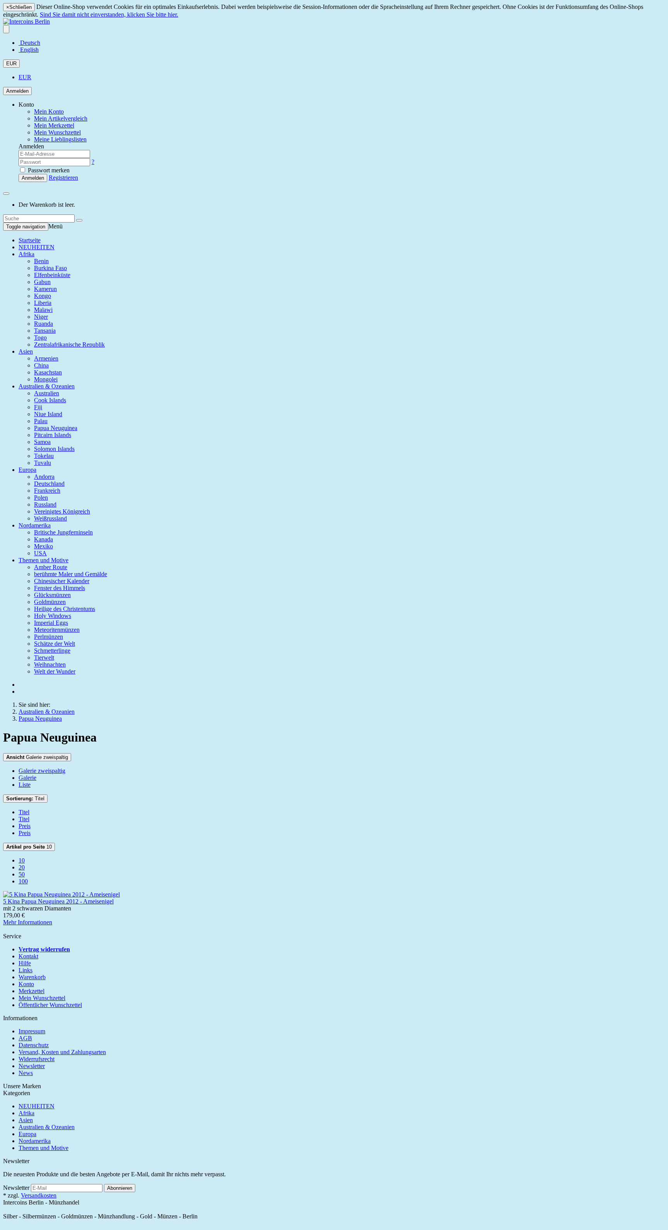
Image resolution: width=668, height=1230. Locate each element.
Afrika (26, 254)
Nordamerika (35, 525)
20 (22, 867)
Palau (41, 421)
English (29, 49)
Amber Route (50, 567)
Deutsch (29, 42)
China (41, 365)
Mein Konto (49, 111)
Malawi (43, 309)
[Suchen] (79, 220)
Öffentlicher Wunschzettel (50, 1005)
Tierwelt (44, 657)
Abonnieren (119, 1188)
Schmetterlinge (52, 650)
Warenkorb (32, 977)
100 (23, 881)
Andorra (44, 476)
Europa (27, 469)
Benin (41, 261)
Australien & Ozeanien (47, 386)
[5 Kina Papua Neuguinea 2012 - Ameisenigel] (61, 894)
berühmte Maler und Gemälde (70, 574)
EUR (11, 63)
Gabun (42, 282)
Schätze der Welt (54, 643)
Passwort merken (48, 170)
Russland (45, 504)
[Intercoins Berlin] (26, 21)
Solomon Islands (54, 449)
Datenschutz (34, 1045)
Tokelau (44, 456)
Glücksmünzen (52, 595)
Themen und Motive (43, 560)
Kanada (43, 539)
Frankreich (47, 490)
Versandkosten (38, 1195)
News (26, 1073)
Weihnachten (50, 664)
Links (25, 970)
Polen (41, 497)
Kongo (42, 296)
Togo (40, 337)
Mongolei (46, 379)
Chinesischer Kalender (61, 581)
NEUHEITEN (37, 247)
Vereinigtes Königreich (62, 511)
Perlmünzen (48, 636)
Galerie (27, 777)
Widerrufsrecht (37, 1059)
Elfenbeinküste (52, 275)
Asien (26, 351)
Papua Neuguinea (55, 428)
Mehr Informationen (27, 922)
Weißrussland (50, 518)
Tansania (45, 330)
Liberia (42, 302)
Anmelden (17, 91)
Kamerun (45, 289)
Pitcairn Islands (52, 435)
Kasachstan (48, 372)
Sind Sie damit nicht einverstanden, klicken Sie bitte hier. (109, 14)
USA (40, 553)
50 (22, 874)
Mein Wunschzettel (42, 998)
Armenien (46, 358)
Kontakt (28, 956)
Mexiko (43, 546)
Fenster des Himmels (59, 588)
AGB (25, 1038)
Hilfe (25, 963)
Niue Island (48, 414)
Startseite (30, 240)
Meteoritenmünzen (57, 629)
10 (29, 847)
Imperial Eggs (51, 622)
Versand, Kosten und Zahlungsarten (62, 1052)
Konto (26, 984)
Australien (46, 393)
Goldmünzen (50, 602)
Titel (25, 798)
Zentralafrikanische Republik (69, 344)
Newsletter (32, 1066)
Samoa (42, 442)
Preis (25, 826)
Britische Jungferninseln (63, 532)
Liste (25, 784)
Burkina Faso (50, 268)
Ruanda (43, 323)
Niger (41, 316)
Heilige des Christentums (64, 609)
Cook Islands (50, 400)
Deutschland (49, 483)
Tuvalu (42, 462)
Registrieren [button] (63, 177)
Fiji (38, 407)
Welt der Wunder (54, 671)
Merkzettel (31, 991)
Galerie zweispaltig (37, 757)
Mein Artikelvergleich (60, 118)
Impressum (32, 1031)
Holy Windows (52, 615)
